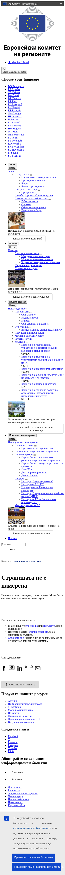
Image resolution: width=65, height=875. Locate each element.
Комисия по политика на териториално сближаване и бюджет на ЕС (42, 359)
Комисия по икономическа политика (42, 368)
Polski (13, 137)
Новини (12, 538)
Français (14, 110)
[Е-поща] (37, 670)
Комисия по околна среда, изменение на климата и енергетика (42, 376)
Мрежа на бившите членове (37, 259)
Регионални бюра (31, 210)
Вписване (17, 772)
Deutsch (14, 98)
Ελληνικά (15, 104)
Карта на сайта (16, 805)
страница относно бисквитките (32, 828)
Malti (13, 131)
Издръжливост (29, 317)
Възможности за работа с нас (31, 198)
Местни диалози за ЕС (27, 505)
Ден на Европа (29, 475)
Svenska (14, 155)
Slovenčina (16, 146)
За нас (12, 164)
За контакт (18, 779)
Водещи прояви (24, 454)
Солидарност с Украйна (34, 323)
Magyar (14, 128)
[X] (26, 667)
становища (31, 625)
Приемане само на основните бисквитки (37, 866)
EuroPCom (27, 469)
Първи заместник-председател (38, 177)
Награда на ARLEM (32, 484)
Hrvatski (15, 116)
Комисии (20, 341)
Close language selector (14, 72)
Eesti (12, 101)
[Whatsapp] (31, 667)
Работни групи (23, 338)
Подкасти (13, 713)
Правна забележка (18, 799)
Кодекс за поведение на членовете (40, 262)
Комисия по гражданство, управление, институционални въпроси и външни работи (39, 347)
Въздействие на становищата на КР (41, 329)
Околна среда (15, 796)
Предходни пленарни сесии (37, 448)
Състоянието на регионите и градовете (37, 451)
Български (16, 86)
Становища (21, 326)
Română (14, 143)
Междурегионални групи (35, 256)
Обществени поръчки (33, 207)
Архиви (12, 700)
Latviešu (14, 122)
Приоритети (22, 311)
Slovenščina (16, 149)
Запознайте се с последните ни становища (36, 429)
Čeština (14, 92)
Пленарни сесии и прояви (22, 435)
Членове (13, 243)
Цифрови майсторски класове (25, 704)
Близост (25, 320)
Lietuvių (14, 125)
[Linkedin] (19, 670)
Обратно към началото (22, 684)
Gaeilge (14, 113)
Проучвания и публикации (30, 332)
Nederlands (16, 134)
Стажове (26, 204)
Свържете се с (16, 637)
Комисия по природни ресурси (38, 383)
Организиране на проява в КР (25, 719)
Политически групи (26, 268)
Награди (19, 478)
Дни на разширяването (34, 472)
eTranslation (14, 707)
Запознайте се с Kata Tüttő (27, 238)
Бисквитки (14, 790)
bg (4, 68)
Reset (13, 549)
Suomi (13, 152)
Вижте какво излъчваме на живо (31, 533)
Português (15, 140)
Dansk (13, 95)
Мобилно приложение (21, 710)
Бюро (24, 183)
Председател (22, 174)
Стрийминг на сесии (20, 716)
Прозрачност (28, 192)
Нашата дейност (17, 302)
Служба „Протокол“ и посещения (34, 195)
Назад (12, 168)
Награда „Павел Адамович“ (37, 481)
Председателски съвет (33, 180)
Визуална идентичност (21, 722)
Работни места (29, 201)
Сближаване (28, 314)
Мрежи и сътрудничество (29, 335)
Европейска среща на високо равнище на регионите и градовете (41, 459)
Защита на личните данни (23, 793)
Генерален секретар (26, 189)
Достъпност (15, 787)
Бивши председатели (33, 186)
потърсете (49, 625)
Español (14, 89)
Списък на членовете (27, 253)
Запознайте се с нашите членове (31, 296)
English (14, 107)
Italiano (13, 119)
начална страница (38, 631)
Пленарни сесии (24, 445)
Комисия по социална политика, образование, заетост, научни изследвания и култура (39, 393)
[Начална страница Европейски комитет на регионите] (32, 56)
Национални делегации (28, 265)
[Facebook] (4, 670)
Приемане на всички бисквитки (33, 857)
